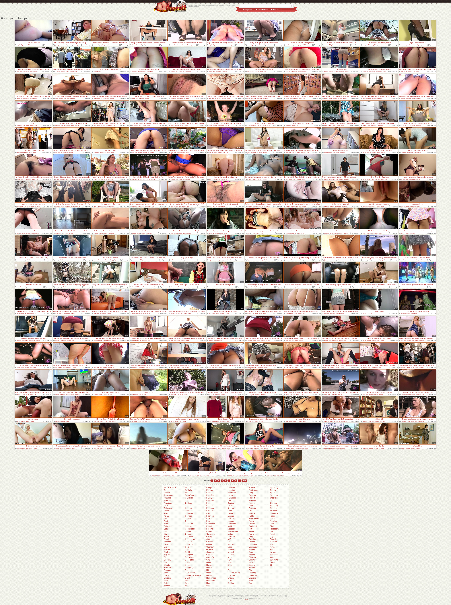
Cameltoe (189, 498)
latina (188, 179)
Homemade (211, 578)
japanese (365, 71)
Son (250, 583)
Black (166, 562)
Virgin (272, 550)
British (166, 583)
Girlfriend (210, 544)
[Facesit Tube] (170, 6)
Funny (209, 531)
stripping (419, 45)
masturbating (33, 71)
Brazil (166, 575)
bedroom (147, 313)
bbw (133, 45)
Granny (209, 555)
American (168, 503)
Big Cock (167, 552)
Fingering (210, 508)
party (210, 125)
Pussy (251, 521)
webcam (418, 125)
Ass (165, 519)
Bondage (167, 570)
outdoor (57, 71)
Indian (209, 586)
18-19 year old (181, 152)
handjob (146, 206)
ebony (418, 206)
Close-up (189, 524)
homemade (112, 45)
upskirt (187, 45)
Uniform (273, 542)
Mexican (231, 537)
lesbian (331, 71)
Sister (251, 562)
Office (230, 565)
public (61, 45)
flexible (341, 340)
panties (268, 45)
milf (98, 45)
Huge (208, 583)
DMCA (250, 599)
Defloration (189, 560)
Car (186, 500)
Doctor (188, 565)
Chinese (188, 516)
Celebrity (189, 508)
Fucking (209, 529)
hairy (187, 98)
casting (291, 179)
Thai (272, 526)
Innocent (231, 488)
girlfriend (57, 125)
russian (71, 287)
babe (419, 98)
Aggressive (168, 495)
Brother (167, 586)
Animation (168, 508)
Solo (251, 581)
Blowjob (167, 568)
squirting (62, 179)
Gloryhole (210, 552)
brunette (258, 45)
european (374, 179)
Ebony (188, 581)
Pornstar (252, 508)
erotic (225, 45)
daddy (63, 421)
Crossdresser (190, 539)
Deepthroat (189, 557)
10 (239, 480)
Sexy (251, 552)
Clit (186, 521)
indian (134, 125)
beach (293, 448)
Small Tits (253, 575)
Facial (209, 493)
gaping (224, 98)
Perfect (252, 498)
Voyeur (273, 552)
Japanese (232, 498)
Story (272, 500)
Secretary (253, 547)
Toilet (272, 534)
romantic (342, 45)
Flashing (210, 516)
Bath (166, 529)
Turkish (273, 539)
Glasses (209, 550)
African (167, 493)
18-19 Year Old (170, 488)
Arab (166, 513)
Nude (230, 557)
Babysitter (168, 526)
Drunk (187, 578)
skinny (152, 152)
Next (244, 480)
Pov (250, 511)
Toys (272, 537)
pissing (340, 98)
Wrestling (274, 560)
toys (373, 233)
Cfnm (187, 511)
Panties (252, 488)
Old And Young (234, 573)
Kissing (231, 503)
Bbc (165, 531)
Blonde (167, 565)
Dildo (187, 562)
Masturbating (233, 531)
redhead (184, 421)
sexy (345, 340)
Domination (190, 573)
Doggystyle (189, 568)
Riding (251, 531)
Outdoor (231, 583)
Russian (252, 539)
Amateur (167, 498)
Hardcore (210, 568)
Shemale (252, 557)
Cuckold (188, 542)
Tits (271, 531)
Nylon (230, 562)
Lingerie (231, 521)
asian (172, 45)
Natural (231, 552)
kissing (112, 98)
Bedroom (167, 544)
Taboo (272, 516)
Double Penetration (193, 575)
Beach (166, 539)
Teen (272, 524)
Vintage (273, 547)
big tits (19, 45)
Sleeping (252, 573)
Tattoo (272, 519)
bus (210, 367)
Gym (208, 560)
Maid (230, 526)
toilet (258, 179)
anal (27, 45)
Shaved (252, 555)
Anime (166, 511)
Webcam (274, 555)
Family (209, 498)
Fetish (209, 503)
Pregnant (253, 513)
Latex (230, 511)
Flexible (209, 519)
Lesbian (231, 516)
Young (273, 562)
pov (99, 71)
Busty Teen (189, 495)
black (139, 71)
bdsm (219, 71)
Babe (166, 524)
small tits (140, 152)
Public (251, 516)
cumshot (185, 287)
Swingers (274, 513)
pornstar (306, 260)
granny (61, 313)
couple (65, 45)
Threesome (275, 529)
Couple (188, 534)
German (209, 542)
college (293, 71)
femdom (224, 71)
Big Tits (167, 555)
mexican (336, 287)
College (188, 526)
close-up (75, 45)
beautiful (176, 45)
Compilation (190, 529)
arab (180, 206)
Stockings (274, 498)
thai (156, 475)
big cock (293, 260)
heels (368, 125)
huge (413, 233)
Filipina (209, 506)
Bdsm (166, 537)
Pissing (252, 503)
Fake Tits (210, 495)
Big (165, 547)
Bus (186, 493)
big (411, 233)
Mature (230, 534)
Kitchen (231, 506)
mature (214, 98)
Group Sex (210, 557)
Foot (208, 521)
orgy (384, 421)
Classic (188, 519)
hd (305, 45)
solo (144, 45)
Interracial (232, 493)
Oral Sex (231, 575)
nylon (380, 233)
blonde (31, 45)
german (384, 179)
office (207, 475)
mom (95, 45)
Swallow (273, 511)
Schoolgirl (253, 544)
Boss (166, 573)
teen (181, 98)
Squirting (274, 495)
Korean (231, 508)
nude (36, 125)
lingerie (116, 260)
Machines (232, 524)
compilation (374, 45)
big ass (23, 45)
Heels (208, 573)
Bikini (166, 557)
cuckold (140, 45)
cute (227, 152)
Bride (166, 581)
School (252, 542)
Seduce (252, 550)
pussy (57, 45)
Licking (231, 519)
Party (251, 493)
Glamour (210, 547)
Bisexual (167, 560)
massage (230, 45)
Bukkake (188, 490)
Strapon (273, 503)
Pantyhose (253, 490)
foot (265, 71)
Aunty (166, 521)
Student (273, 508)
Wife (272, 557)
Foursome (210, 524)
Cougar (188, 531)
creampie (72, 179)
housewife (104, 98)
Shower (252, 560)
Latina (230, 513)
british (189, 233)
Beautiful (167, 542)
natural (380, 179)
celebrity (211, 233)
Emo (187, 583)
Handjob (210, 565)
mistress (264, 179)
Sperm (273, 490)
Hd (207, 570)
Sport (272, 493)
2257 (246, 599)
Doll (187, 570)
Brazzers (167, 578)
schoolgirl (253, 152)
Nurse (230, 560)
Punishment (254, 519)
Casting (188, 506)
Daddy (188, 552)
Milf (229, 539)
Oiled (230, 568)
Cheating (189, 513)
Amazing (167, 500)
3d (35, 206)
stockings (413, 45)
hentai (67, 179)
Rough (252, 537)
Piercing (252, 500)
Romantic (253, 534)
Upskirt (273, 544)
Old (229, 570)
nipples (302, 394)
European (210, 488)
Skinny (252, 568)
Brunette (188, 488)
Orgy (230, 581)
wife (210, 98)
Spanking (274, 488)
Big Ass (167, 550)
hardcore (36, 45)
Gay (208, 539)
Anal (166, 506)
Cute (187, 547)
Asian (166, 516)
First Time (210, 511)
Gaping (209, 537)
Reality (252, 524)
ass (292, 45)
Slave (251, 570)
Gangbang (210, 534)
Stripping (274, 506)
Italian (230, 495)
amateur (182, 45)
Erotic (187, 586)
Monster (231, 550)
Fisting (209, 513)
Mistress (231, 544)
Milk (229, 542)
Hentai (209, 575)
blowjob (70, 45)
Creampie (189, 537)
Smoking (252, 578)
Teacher (273, 521)
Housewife (210, 581)
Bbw (166, 534)
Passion (252, 495)
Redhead (253, 526)
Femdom (210, 500)
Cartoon (188, 503)
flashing (215, 125)
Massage (231, 529)
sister (31, 394)
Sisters (252, 565)
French (209, 526)
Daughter (189, 555)
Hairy (208, 562)
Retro (251, 529)
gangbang (379, 421)
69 (271, 565)
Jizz (229, 500)
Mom (230, 547)
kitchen (211, 340)
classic (403, 45)
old (107, 448)
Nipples (231, 555)
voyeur (192, 45)
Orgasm (231, 578)
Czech (188, 550)
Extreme (209, 490)
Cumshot (189, 544)
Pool (251, 506)
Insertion (231, 490)
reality (76, 71)
